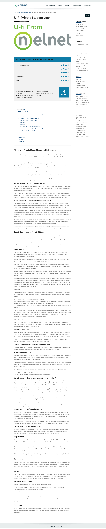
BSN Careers (78, 79)
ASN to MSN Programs (81, 134)
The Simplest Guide (80, 24)
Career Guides (77, 5)
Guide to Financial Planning (82, 57)
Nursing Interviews (80, 52)
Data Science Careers (80, 85)
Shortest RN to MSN (80, 132)
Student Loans (79, 33)
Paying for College (63, 5)
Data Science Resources (81, 50)
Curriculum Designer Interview (83, 53)
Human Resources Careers (82, 87)
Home (15, 12)
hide (24, 109)
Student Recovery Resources (82, 70)
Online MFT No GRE (80, 124)
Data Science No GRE (80, 130)
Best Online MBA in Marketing (82, 110)
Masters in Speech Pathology (82, 136)
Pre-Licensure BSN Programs (82, 102)
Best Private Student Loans (24, 12)
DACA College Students (81, 68)
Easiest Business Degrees (81, 120)
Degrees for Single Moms (81, 122)
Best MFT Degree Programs (82, 100)
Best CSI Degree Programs (81, 96)
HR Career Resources (80, 48)
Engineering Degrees (80, 108)
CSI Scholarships (79, 35)
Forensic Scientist (80, 128)
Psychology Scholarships (81, 26)
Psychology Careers (80, 81)
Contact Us (90, 1)
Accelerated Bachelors (81, 126)
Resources (87, 5)
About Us (85, 1)
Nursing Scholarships (80, 28)
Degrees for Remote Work (81, 112)
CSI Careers (78, 83)
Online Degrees (50, 5)
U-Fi (48, 180)
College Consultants (80, 55)
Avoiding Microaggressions (82, 63)
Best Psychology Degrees (81, 104)
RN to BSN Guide (79, 106)
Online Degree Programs (81, 98)
